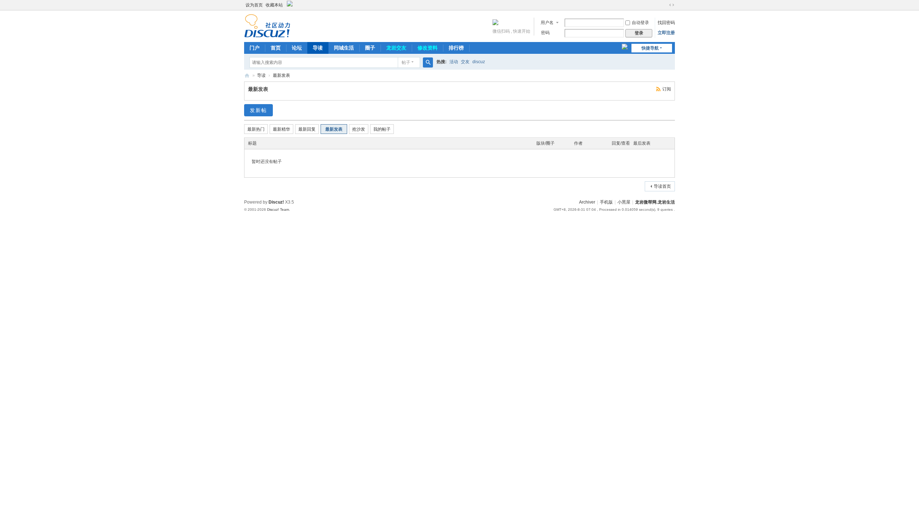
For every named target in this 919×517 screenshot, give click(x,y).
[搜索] (428, 62)
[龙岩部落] (267, 25)
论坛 (297, 48)
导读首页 (662, 186)
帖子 (406, 62)
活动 (453, 61)
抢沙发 (358, 129)
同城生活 (344, 48)
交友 (465, 61)
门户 (254, 48)
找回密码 (666, 22)
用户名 (547, 22)
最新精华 (281, 129)
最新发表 (281, 75)
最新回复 (307, 129)
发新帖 (258, 110)
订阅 (666, 89)
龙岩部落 (247, 75)
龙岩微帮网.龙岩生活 (655, 202)
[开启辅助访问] (665, 5)
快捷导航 (650, 48)
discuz (478, 61)
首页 (276, 48)
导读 (318, 48)
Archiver (587, 202)
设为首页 (254, 5)
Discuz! (276, 202)
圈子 (370, 48)
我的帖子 (382, 129)
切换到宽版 (671, 5)
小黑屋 (623, 202)
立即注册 (666, 32)
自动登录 (640, 22)
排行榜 (456, 48)
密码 (545, 32)
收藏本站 (274, 5)
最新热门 (256, 129)
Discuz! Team (278, 209)
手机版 (606, 202)
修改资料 (427, 48)
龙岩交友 (396, 48)
